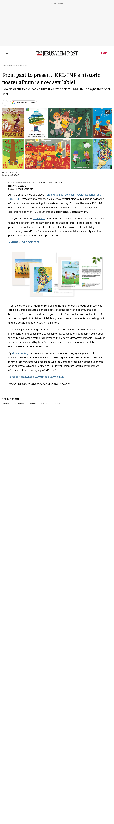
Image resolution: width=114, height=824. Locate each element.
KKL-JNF (45, 404)
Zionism (5, 404)
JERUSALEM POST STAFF (21, 182)
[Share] (5, 103)
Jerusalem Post (8, 65)
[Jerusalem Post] (57, 54)
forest (57, 404)
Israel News (22, 65)
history (33, 404)
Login (104, 52)
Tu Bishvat (39, 218)
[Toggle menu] (6, 53)
